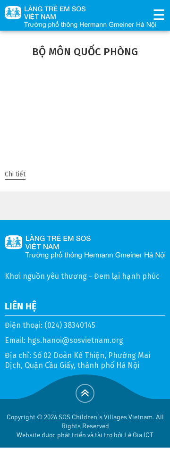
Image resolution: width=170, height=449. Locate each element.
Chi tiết (15, 174)
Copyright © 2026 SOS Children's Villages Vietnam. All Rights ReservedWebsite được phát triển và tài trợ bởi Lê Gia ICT (85, 425)
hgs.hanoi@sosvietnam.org (75, 340)
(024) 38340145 (69, 325)
